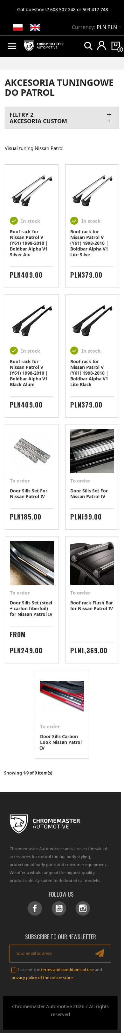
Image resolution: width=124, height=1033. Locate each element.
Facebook (35, 908)
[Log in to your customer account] (101, 45)
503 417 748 (95, 9)
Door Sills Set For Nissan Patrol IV (28, 493)
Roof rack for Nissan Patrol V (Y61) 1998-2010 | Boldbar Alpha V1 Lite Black (89, 372)
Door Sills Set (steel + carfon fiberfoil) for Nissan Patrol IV (31, 608)
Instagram (83, 908)
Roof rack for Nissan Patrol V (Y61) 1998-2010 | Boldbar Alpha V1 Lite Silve (89, 243)
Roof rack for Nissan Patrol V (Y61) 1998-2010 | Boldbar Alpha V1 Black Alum (29, 372)
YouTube (59, 908)
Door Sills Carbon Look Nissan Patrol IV (61, 742)
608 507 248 (63, 9)
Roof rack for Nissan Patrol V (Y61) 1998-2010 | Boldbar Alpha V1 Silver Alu (29, 243)
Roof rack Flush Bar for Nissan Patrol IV (91, 605)
